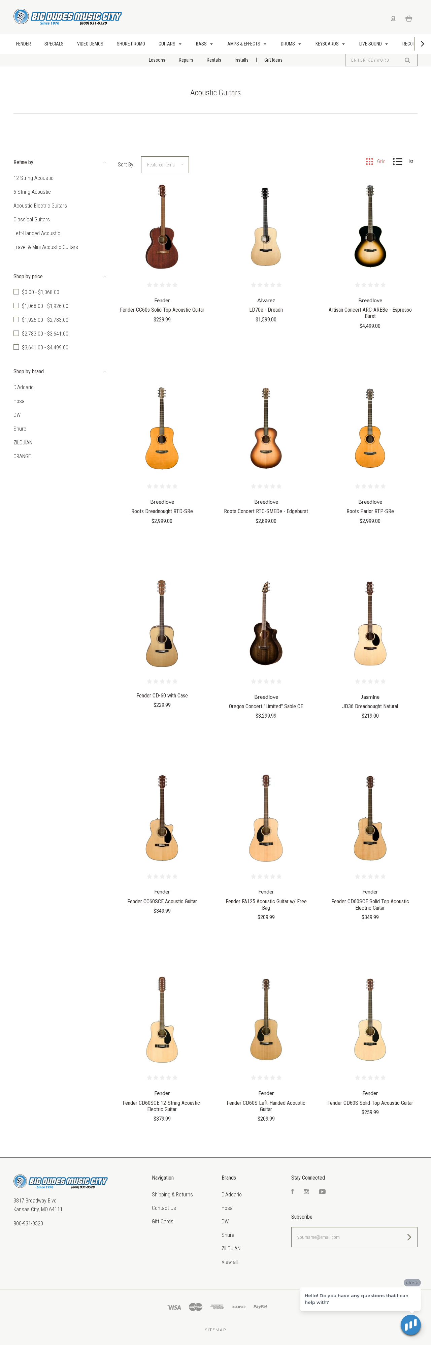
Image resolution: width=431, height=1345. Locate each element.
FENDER (23, 43)
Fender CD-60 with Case (162, 695)
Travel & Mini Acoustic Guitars (45, 247)
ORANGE (22, 456)
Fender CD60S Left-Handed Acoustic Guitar (266, 1106)
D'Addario (23, 387)
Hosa (19, 401)
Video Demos (90, 43)
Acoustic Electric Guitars (40, 205)
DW (17, 415)
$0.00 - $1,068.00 (40, 292)
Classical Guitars (31, 219)
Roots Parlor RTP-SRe (370, 511)
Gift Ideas (273, 60)
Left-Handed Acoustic (36, 233)
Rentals (214, 60)
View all (230, 1262)
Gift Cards (162, 1221)
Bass (202, 43)
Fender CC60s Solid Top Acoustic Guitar (162, 310)
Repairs (186, 60)
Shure (19, 429)
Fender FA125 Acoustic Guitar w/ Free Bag (266, 904)
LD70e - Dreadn (266, 310)
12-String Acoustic (33, 178)
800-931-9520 (28, 1223)
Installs (241, 60)
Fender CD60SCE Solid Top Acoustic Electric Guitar (370, 904)
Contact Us (164, 1208)
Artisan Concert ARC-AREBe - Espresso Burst (370, 313)
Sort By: (126, 164)
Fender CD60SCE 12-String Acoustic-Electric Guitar (162, 1106)
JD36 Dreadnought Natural (370, 706)
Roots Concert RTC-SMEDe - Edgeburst (266, 511)
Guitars (167, 43)
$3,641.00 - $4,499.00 (45, 347)
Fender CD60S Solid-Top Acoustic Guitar (370, 1103)
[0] (408, 18)
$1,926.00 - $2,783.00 (45, 320)
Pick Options (162, 723)
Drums (288, 43)
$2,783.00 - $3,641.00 (45, 334)
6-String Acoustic (32, 192)
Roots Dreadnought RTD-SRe (162, 511)
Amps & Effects (244, 43)
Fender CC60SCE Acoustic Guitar (162, 901)
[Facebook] (292, 1192)
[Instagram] (306, 1192)
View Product (162, 241)
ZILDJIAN (22, 442)
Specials (54, 43)
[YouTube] (322, 1192)
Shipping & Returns (172, 1194)
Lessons (157, 60)
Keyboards (328, 43)
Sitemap (215, 1329)
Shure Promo (131, 43)
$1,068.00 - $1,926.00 (45, 306)
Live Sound (371, 43)
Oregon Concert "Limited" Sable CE (266, 706)
